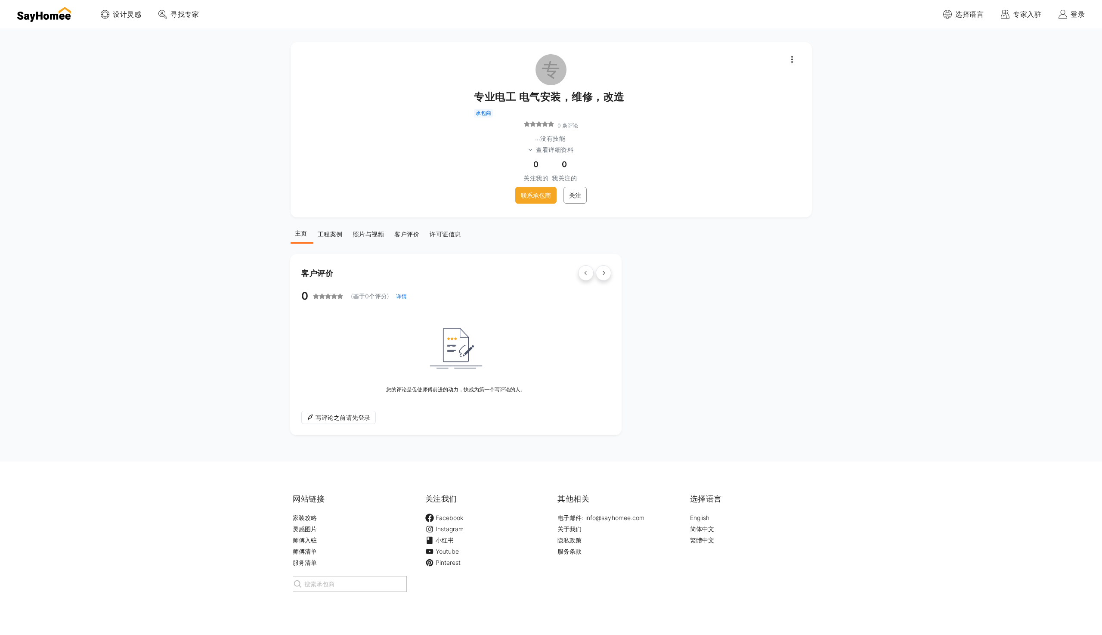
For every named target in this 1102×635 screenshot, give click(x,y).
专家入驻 (1027, 14)
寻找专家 (184, 14)
